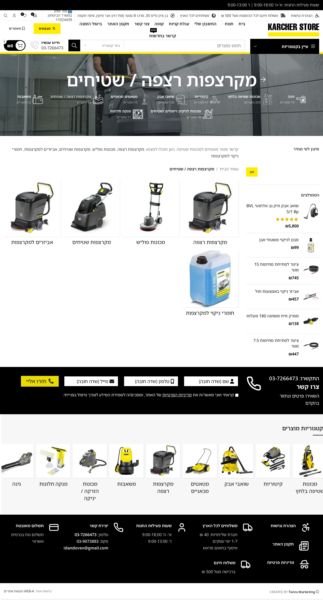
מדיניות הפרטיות (177, 395)
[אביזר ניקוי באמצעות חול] (311, 297)
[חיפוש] (5, 15)
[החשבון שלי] (14, 15)
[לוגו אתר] (293, 29)
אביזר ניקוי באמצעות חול (277, 291)
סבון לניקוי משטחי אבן (279, 240)
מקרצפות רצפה (130, 149)
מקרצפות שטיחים (74, 149)
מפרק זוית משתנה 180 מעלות (272, 316)
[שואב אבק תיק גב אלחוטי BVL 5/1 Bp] (311, 216)
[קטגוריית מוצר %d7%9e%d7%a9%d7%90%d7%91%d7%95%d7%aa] (126, 467)
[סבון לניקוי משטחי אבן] (311, 245)
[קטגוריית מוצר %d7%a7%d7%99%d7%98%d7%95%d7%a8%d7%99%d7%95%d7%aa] (273, 467)
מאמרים (15, 28)
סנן (252, 172)
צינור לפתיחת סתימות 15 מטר (276, 267)
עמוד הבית (229, 169)
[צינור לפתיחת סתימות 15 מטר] (311, 271)
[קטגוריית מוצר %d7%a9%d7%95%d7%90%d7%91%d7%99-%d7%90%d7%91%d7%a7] (237, 467)
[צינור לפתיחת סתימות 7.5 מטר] (311, 347)
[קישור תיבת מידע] (47, 45)
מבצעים (45, 28)
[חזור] (263, 80)
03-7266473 (86, 534)
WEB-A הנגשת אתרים (19, 591)
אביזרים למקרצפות (40, 149)
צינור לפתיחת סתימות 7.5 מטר (276, 343)
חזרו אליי (36, 381)
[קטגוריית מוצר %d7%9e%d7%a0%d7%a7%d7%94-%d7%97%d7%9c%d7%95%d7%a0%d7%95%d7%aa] (53, 467)
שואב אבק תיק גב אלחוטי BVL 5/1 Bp (272, 208)
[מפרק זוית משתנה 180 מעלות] (311, 321)
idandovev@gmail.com (86, 548)
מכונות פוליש (103, 149)
